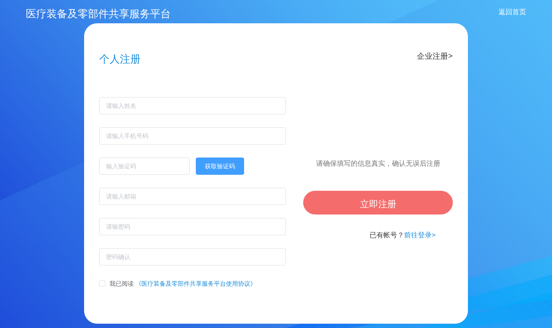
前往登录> (420, 235)
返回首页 (512, 12)
